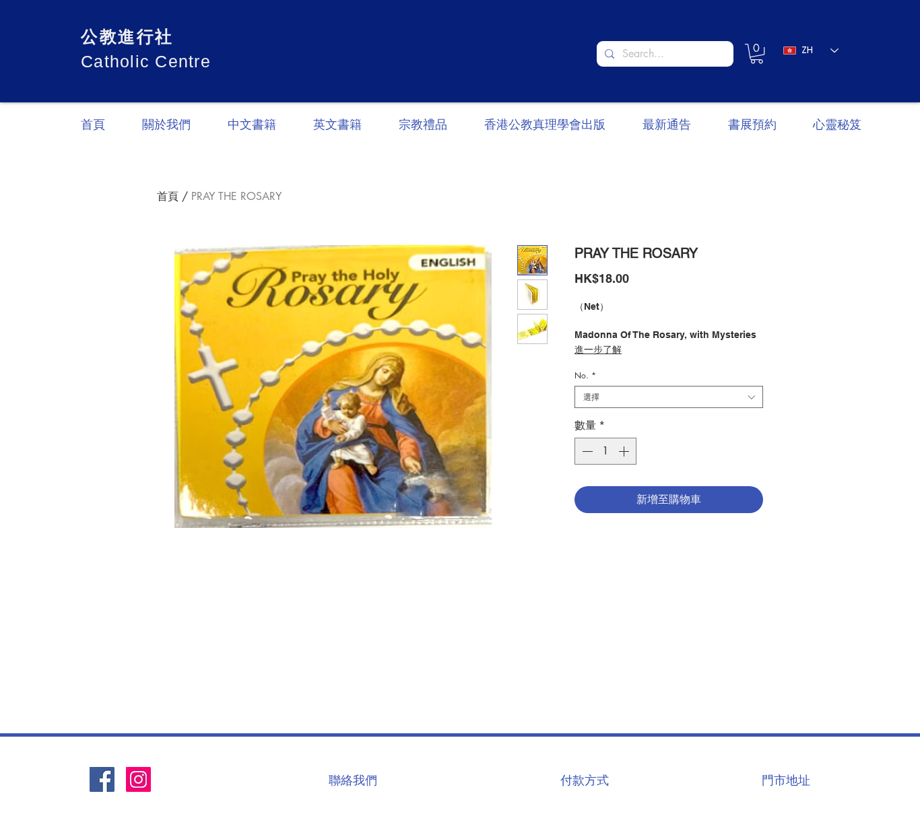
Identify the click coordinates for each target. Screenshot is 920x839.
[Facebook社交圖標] (102, 779)
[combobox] (668, 397)
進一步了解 (598, 349)
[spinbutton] (605, 451)
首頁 (167, 196)
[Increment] (625, 451)
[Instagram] (138, 779)
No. (585, 375)
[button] (756, 53)
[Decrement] (586, 451)
